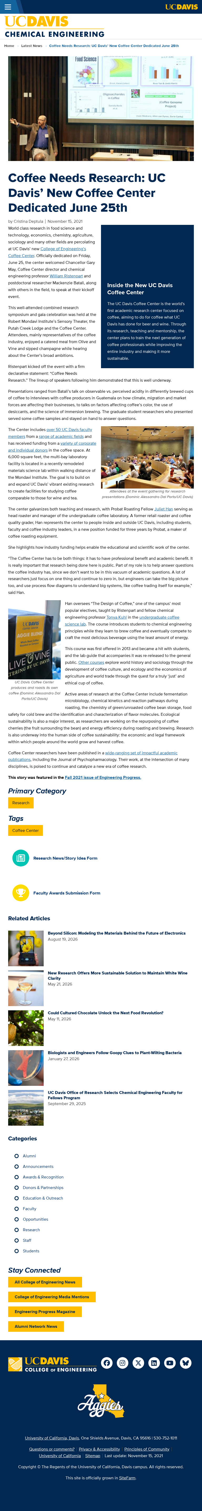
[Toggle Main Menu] (8, 7)
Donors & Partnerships (43, 1188)
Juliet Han (163, 509)
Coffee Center (25, 830)
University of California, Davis (52, 1438)
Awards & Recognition (43, 1177)
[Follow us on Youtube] (170, 1363)
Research (20, 803)
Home (9, 45)
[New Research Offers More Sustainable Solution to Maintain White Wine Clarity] (26, 988)
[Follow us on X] (138, 1363)
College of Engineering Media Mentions (52, 1297)
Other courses (91, 662)
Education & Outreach (43, 1198)
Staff (27, 1240)
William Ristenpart (66, 276)
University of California (60, 1456)
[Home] (54, 26)
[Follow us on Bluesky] (185, 1363)
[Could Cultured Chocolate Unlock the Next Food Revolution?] (26, 1028)
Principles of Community (146, 1449)
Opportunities (35, 1219)
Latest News (31, 45)
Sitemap (92, 1456)
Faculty (29, 1209)
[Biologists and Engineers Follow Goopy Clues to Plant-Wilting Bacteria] (26, 1068)
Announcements (38, 1166)
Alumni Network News (36, 1326)
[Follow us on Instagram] (122, 1363)
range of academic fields (61, 436)
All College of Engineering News (45, 1282)
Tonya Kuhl (117, 617)
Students (31, 1251)
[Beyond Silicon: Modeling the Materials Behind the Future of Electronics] (26, 948)
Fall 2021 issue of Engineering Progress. (103, 777)
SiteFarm (127, 1478)
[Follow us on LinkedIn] (154, 1363)
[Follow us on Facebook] (107, 1363)
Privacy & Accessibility (99, 1449)
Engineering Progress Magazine (45, 1312)
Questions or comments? (51, 1449)
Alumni (29, 1156)
